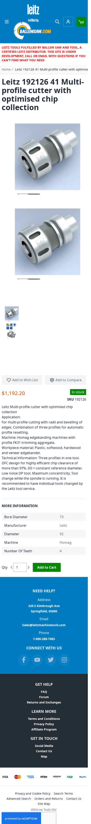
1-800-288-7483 (44, 639)
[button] (11, 313)
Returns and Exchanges (44, 702)
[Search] (57, 21)
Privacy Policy (44, 724)
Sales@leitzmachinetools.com (44, 625)
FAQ (44, 692)
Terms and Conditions (44, 719)
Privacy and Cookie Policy (32, 793)
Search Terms (63, 793)
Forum (44, 697)
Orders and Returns (48, 799)
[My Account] (68, 22)
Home (6, 69)
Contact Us (44, 751)
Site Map (44, 804)
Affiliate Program (44, 729)
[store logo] (32, 22)
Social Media (44, 746)
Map (44, 756)
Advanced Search (19, 799)
